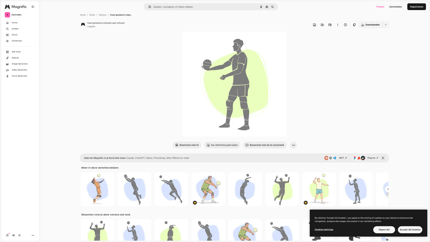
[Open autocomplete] (148, 7)
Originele (204, 38)
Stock (92, 15)
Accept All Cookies (410, 229)
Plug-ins (371, 158)
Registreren (416, 6)
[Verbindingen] (7, 235)
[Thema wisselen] (19, 235)
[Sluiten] (383, 158)
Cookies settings (324, 229)
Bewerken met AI (189, 145)
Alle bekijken (111, 167)
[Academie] (13, 235)
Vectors (102, 15)
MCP (341, 158)
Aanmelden (395, 6)
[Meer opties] (337, 24)
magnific (91, 26)
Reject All (384, 229)
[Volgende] (388, 189)
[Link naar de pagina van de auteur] (83, 24)
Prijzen (380, 6)
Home (83, 15)
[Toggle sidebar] (33, 6)
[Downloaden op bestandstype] (385, 24)
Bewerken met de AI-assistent (267, 145)
